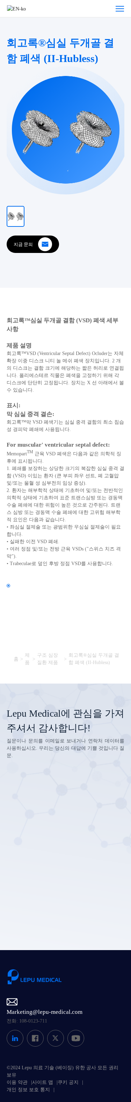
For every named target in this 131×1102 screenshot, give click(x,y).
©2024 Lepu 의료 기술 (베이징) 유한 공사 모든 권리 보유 (62, 1071)
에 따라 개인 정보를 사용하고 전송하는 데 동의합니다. (67, 898)
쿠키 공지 (68, 1082)
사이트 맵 (42, 1082)
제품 (27, 659)
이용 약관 (17, 1082)
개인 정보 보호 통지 (28, 1089)
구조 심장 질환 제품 (47, 659)
